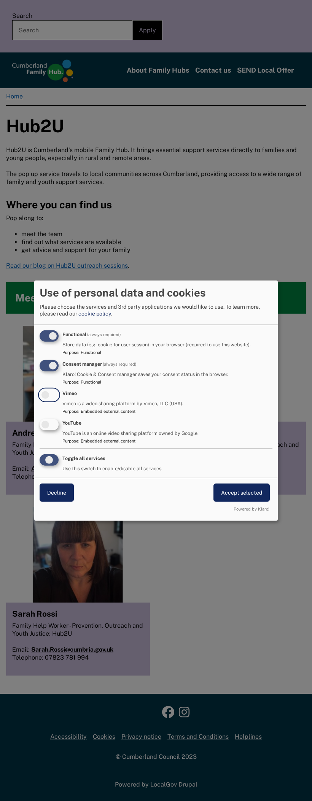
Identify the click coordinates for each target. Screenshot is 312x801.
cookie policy (94, 314)
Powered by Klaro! (251, 509)
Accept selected (241, 493)
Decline (56, 493)
